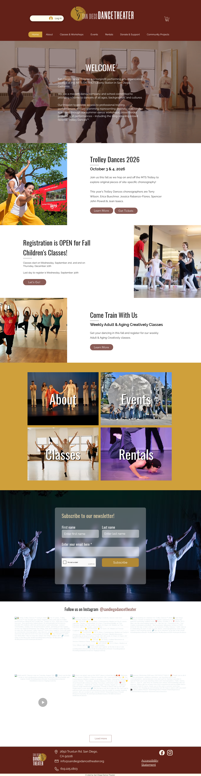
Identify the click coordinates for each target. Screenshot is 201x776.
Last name (108, 527)
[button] (167, 19)
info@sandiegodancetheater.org (82, 761)
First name (68, 527)
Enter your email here (76, 544)
